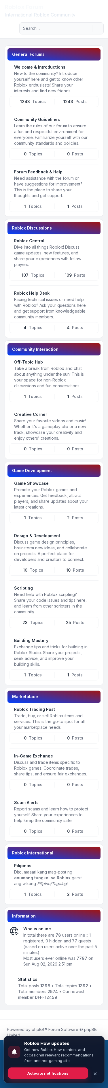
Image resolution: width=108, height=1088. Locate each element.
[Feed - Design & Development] (93, 538)
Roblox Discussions (32, 227)
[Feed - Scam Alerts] (93, 805)
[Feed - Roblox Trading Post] (93, 711)
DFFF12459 (46, 997)
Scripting (23, 588)
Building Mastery (31, 640)
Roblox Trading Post (34, 709)
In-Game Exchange (33, 755)
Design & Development (37, 535)
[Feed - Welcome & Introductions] (93, 69)
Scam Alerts (26, 802)
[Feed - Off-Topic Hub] (93, 364)
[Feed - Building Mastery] (93, 642)
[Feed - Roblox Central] (93, 243)
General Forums (28, 54)
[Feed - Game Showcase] (93, 485)
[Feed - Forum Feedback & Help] (93, 174)
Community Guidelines (37, 119)
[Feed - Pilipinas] (93, 868)
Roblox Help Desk (32, 293)
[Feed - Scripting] (93, 590)
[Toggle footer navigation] (101, 1014)
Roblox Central (29, 240)
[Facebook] (6, 1015)
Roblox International (32, 852)
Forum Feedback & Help (38, 171)
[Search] (87, 28)
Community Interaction (35, 349)
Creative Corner (30, 414)
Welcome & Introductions (39, 67)
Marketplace (25, 696)
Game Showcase (31, 483)
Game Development (32, 470)
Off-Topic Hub (28, 361)
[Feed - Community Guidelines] (93, 121)
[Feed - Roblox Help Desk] (93, 295)
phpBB (38, 1029)
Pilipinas (22, 865)
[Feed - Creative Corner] (93, 416)
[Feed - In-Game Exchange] (93, 758)
